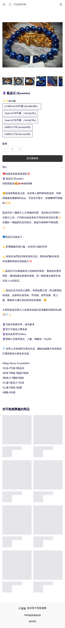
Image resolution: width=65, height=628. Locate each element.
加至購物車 (32, 158)
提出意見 (32, 621)
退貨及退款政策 (34, 615)
